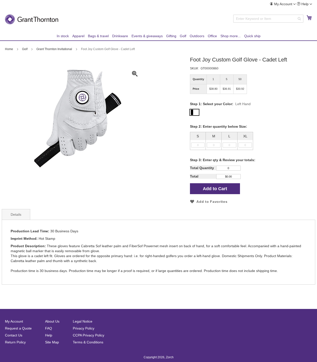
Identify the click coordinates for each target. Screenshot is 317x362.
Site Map (52, 342)
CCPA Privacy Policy (88, 335)
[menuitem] (283, 4)
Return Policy (15, 342)
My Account (14, 321)
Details (16, 214)
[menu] (158, 36)
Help (48, 335)
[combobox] (268, 19)
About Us (52, 321)
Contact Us (13, 335)
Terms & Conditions (88, 342)
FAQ (48, 328)
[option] (252, 141)
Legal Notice (82, 321)
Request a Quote (18, 328)
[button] (283, 4)
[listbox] (252, 141)
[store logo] (31, 19)
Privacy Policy (83, 328)
